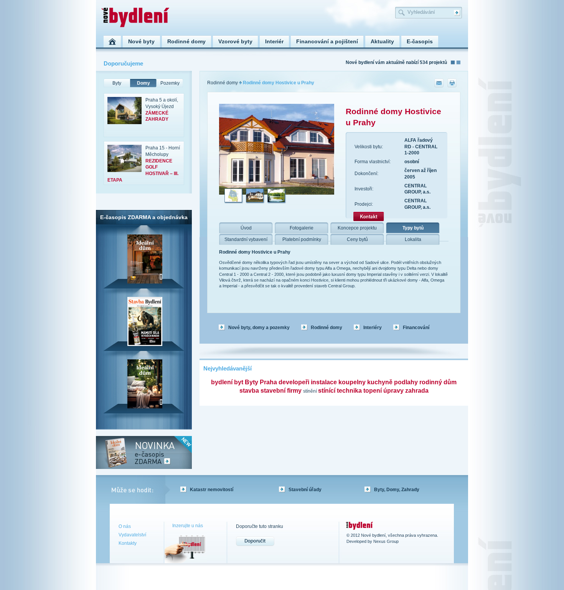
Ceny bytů (357, 239)
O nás (125, 526)
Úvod (246, 228)
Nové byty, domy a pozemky (259, 327)
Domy (143, 83)
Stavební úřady (305, 489)
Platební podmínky (301, 239)
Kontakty (128, 543)
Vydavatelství (132, 535)
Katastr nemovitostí (211, 489)
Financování (416, 327)
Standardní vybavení (245, 239)
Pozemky (170, 83)
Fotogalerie (301, 228)
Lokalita (413, 239)
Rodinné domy (222, 82)
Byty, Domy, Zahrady (396, 489)
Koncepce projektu (357, 228)
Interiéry (372, 327)
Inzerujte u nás (187, 525)
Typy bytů (413, 228)
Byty (116, 83)
